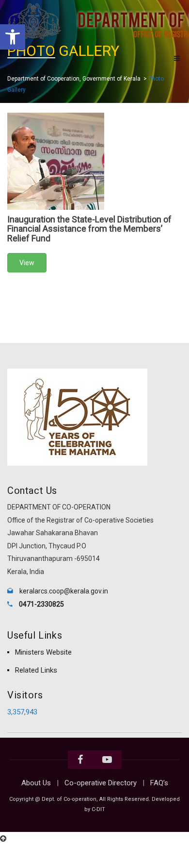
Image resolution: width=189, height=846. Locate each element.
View (26, 263)
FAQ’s (159, 782)
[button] (12, 37)
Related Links (36, 670)
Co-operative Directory (100, 782)
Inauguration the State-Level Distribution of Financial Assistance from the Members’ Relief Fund (89, 229)
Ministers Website (43, 652)
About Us (36, 782)
